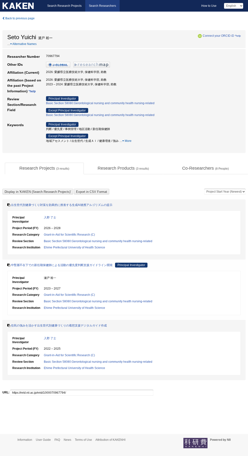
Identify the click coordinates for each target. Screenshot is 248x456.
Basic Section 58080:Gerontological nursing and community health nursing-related (100, 103)
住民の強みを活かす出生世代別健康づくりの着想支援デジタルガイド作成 (59, 325)
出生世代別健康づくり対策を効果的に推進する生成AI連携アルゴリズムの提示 (61, 205)
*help (238, 35)
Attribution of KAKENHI (110, 440)
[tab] (44, 168)
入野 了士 (50, 217)
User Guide (43, 440)
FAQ (57, 440)
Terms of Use (83, 440)
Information (24, 440)
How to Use (209, 5)
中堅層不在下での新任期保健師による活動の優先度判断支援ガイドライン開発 (62, 265)
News (67, 440)
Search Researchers (102, 5)
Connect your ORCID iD (218, 35)
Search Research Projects (64, 5)
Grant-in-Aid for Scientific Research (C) (69, 234)
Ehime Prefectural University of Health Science (74, 247)
